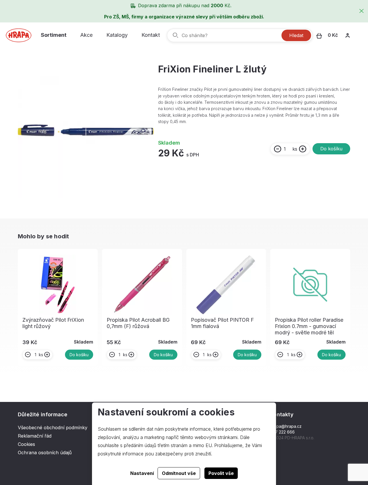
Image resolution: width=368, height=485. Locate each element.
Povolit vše (221, 473)
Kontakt (150, 35)
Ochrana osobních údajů (45, 452)
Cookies (26, 444)
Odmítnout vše (179, 473)
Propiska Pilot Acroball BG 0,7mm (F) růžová (138, 323)
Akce (86, 35)
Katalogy (117, 35)
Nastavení (142, 473)
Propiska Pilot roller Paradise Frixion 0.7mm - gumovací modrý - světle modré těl (309, 326)
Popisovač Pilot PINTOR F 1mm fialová (222, 323)
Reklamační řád (34, 436)
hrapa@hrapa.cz (286, 426)
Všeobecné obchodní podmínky (52, 427)
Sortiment (53, 35)
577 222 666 (282, 432)
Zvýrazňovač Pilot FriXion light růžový (53, 323)
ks (294, 149)
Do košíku (331, 149)
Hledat (296, 35)
